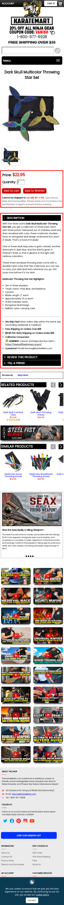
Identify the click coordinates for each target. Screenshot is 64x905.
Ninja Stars (23, 375)
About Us (5, 852)
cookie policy (42, 894)
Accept (32, 900)
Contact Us (6, 856)
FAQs (34, 860)
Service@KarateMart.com (24, 794)
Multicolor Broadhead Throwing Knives (41, 475)
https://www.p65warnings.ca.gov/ (23, 344)
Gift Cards (37, 852)
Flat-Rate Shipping (41, 856)
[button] (61, 384)
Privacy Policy (7, 860)
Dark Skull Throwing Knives (41, 413)
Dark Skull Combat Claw (13, 413)
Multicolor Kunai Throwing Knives (13, 475)
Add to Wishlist (35, 191)
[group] (13, 405)
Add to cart (11, 191)
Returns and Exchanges (12, 864)
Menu (7, 61)
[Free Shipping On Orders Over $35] (32, 43)
